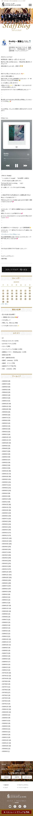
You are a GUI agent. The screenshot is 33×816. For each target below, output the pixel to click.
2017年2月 (5, 701)
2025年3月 (5, 429)
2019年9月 (5, 614)
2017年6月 (5, 689)
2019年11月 (5, 608)
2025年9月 (5, 412)
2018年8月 (5, 650)
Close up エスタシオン (8, 340)
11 (12, 293)
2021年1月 (5, 569)
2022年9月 (5, 513)
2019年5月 (5, 625)
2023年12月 (5, 471)
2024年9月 (5, 445)
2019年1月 (5, 636)
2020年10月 (5, 577)
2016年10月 (5, 712)
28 (25, 299)
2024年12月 (5, 437)
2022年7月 (5, 518)
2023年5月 (5, 490)
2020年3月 (5, 597)
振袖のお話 (5, 354)
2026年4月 (5, 392)
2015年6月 (5, 751)
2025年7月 (5, 417)
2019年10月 (5, 611)
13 (21, 293)
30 (3, 301)
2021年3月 (5, 563)
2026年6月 (5, 386)
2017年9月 (5, 681)
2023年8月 (5, 482)
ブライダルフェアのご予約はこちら (10, 234)
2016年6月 (5, 723)
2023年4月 (5, 493)
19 (16, 296)
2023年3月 (5, 496)
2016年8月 (5, 717)
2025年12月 (5, 403)
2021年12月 (5, 538)
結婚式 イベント (7, 363)
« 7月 (2, 304)
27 (21, 299)
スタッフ (4, 346)
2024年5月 (5, 457)
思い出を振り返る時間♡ (8, 314)
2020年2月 (5, 600)
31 (7, 301)
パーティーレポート (23, 787)
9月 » (6, 304)
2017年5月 (5, 692)
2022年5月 (5, 524)
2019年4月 (5, 628)
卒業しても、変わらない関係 (10, 323)
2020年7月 (5, 586)
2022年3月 (5, 529)
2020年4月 (5, 594)
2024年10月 (5, 443)
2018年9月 (5, 647)
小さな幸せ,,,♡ (6, 320)
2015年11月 (5, 743)
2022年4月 (5, 527)
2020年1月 (5, 602)
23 (3, 299)
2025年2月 (5, 431)
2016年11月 (5, 709)
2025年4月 (5, 426)
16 (3, 296)
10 (7, 293)
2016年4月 (5, 729)
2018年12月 (5, 639)
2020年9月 (5, 580)
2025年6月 (5, 420)
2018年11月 (5, 642)
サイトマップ (10, 800)
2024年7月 (5, 451)
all (2, 338)
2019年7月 (5, 619)
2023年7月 (5, 485)
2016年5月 (5, 726)
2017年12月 (5, 673)
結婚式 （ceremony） (8, 360)
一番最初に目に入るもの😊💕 (10, 317)
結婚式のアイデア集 (7, 366)
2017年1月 (5, 703)
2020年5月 (5, 591)
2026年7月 (5, 384)
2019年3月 (5, 630)
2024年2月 (5, 465)
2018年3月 (5, 664)
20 (21, 296)
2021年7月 (5, 552)
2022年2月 (5, 532)
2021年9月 (5, 546)
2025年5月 (5, 423)
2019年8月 (5, 616)
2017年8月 (5, 684)
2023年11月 (5, 473)
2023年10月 (5, 476)
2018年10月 (5, 644)
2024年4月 (5, 459)
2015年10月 (5, 746)
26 (16, 299)
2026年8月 (5, 381)
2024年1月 (5, 468)
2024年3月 (5, 462)
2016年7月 (5, 720)
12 (16, 293)
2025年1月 (5, 434)
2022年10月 (5, 510)
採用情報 (17, 802)
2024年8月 (5, 448)
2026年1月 (5, 400)
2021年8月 (5, 549)
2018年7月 (5, 653)
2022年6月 (5, 521)
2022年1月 (5, 535)
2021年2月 (5, 566)
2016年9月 (5, 715)
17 (7, 296)
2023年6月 (5, 487)
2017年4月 (5, 695)
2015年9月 (5, 748)
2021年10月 (5, 543)
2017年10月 (5, 678)
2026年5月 (5, 389)
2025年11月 (5, 406)
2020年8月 (5, 583)
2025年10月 (5, 409)
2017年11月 (5, 675)
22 (29, 296)
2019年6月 (5, 622)
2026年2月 (5, 398)
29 (29, 299)
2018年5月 (5, 659)
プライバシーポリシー (21, 800)
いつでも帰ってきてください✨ (10, 325)
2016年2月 (5, 734)
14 (25, 293)
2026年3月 (5, 395)
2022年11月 (5, 507)
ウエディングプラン (23, 785)
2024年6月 (5, 454)
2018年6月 (5, 656)
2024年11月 (5, 440)
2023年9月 (5, 479)
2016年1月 (5, 737)
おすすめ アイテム (21, 47)
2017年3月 (5, 698)
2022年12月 (5, 504)
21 (25, 296)
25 (12, 299)
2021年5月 (5, 558)
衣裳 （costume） (7, 369)
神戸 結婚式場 (6, 357)
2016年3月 (5, 731)
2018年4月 (5, 661)
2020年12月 (5, 572)
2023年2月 (5, 499)
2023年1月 (5, 501)
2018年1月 (5, 670)
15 (29, 293)
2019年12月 (5, 605)
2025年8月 (5, 415)
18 (12, 296)
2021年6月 (5, 555)
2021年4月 (5, 560)
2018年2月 (5, 667)
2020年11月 (5, 574)
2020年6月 (5, 588)
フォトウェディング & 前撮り (10, 349)
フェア (6, 787)
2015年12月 (5, 740)
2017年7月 (5, 687)
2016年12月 (5, 706)
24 (7, 299)
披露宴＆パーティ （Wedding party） (12, 352)
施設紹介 (6, 785)
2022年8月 (5, 516)
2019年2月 (5, 633)
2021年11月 (5, 541)
